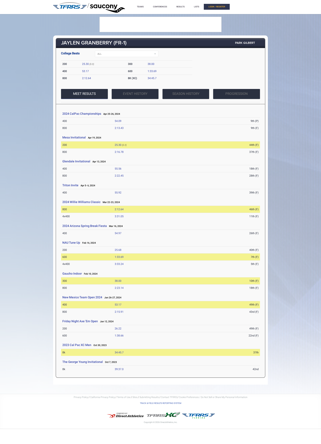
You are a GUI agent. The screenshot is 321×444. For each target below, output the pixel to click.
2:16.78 (119, 152)
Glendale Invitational (76, 161)
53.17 (85, 71)
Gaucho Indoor (72, 273)
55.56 (118, 168)
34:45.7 (152, 78)
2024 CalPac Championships (81, 113)
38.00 (151, 64)
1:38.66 (119, 335)
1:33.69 (152, 71)
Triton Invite (70, 185)
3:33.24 (119, 264)
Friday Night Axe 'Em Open (80, 321)
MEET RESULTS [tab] (84, 94)
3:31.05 (119, 216)
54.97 (118, 233)
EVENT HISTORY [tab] (135, 94)
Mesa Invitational (74, 137)
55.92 (118, 192)
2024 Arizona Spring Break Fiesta (84, 226)
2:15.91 (119, 311)
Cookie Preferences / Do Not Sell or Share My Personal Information (213, 397)
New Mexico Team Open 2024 (82, 297)
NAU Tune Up (71, 242)
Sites (134, 397)
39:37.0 (119, 369)
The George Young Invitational (82, 362)
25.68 (118, 250)
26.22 (118, 328)
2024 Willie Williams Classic (81, 202)
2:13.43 (119, 128)
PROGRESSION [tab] (236, 94)
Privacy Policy (81, 397)
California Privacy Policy (102, 397)
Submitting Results (149, 397)
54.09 (118, 121)
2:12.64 (86, 78)
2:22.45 (119, 175)
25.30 (85, 64)
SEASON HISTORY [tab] (185, 94)
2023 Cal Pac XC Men (76, 345)
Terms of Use (123, 397)
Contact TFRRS (169, 397)
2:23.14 (119, 287)
